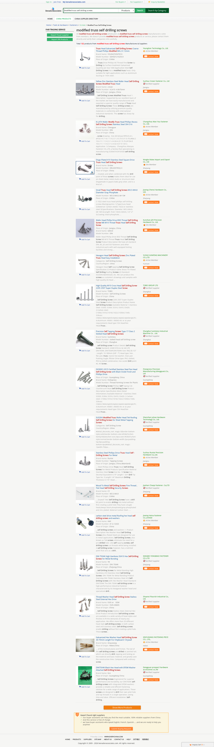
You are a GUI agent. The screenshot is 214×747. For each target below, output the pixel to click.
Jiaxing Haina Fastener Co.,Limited (152, 516)
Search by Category (157, 10)
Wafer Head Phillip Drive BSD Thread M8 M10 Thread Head (117, 222)
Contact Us (119, 739)
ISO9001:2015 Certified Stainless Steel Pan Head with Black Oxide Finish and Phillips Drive (116, 371)
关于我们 (136, 739)
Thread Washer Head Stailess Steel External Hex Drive (116, 598)
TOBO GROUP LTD (150, 285)
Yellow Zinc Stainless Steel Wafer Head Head (117, 82)
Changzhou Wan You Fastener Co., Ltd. (155, 122)
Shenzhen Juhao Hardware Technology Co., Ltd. (154, 418)
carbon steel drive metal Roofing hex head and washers (115, 516)
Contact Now (153, 56)
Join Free (57, 2)
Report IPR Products (60, 39)
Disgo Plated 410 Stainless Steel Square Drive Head (115, 161)
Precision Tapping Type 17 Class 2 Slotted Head (115, 332)
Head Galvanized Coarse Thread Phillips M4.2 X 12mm (117, 49)
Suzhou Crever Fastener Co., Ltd (156, 81)
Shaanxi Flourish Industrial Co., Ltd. (156, 597)
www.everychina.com (113, 737)
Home (50, 19)
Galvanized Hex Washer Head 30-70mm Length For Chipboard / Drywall (116, 638)
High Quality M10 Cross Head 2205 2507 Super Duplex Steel (116, 286)
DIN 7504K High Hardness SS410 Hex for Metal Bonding (117, 557)
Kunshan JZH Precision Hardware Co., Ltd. (152, 221)
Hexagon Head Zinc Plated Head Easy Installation (115, 256)
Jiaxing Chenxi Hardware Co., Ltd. (155, 191)
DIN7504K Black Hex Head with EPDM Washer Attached (115, 668)
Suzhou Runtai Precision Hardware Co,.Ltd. (153, 453)
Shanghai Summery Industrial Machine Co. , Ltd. (155, 332)
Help (129, 739)
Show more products (122, 707)
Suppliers (88, 739)
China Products (63, 19)
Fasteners (74, 25)
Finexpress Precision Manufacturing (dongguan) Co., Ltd (156, 371)
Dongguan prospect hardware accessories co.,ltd (155, 668)
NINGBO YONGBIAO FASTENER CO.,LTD (155, 557)
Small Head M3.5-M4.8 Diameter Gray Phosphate (116, 191)
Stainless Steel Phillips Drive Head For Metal (115, 453)
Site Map (97, 739)
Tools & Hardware (60, 25)
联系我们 (145, 739)
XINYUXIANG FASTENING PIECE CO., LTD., (155, 638)
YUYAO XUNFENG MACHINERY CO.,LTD (155, 256)
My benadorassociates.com (74, 2)
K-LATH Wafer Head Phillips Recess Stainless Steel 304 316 (116, 123)
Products (77, 739)
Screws (83, 25)
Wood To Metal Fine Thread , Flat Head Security (116, 486)
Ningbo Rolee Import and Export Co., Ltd (156, 160)
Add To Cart (85, 68)
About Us (108, 739)
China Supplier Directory (86, 19)
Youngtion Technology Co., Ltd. (155, 48)
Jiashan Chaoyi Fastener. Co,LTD (156, 485)
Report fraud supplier (60, 35)
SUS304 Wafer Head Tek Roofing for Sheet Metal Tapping (116, 420)
